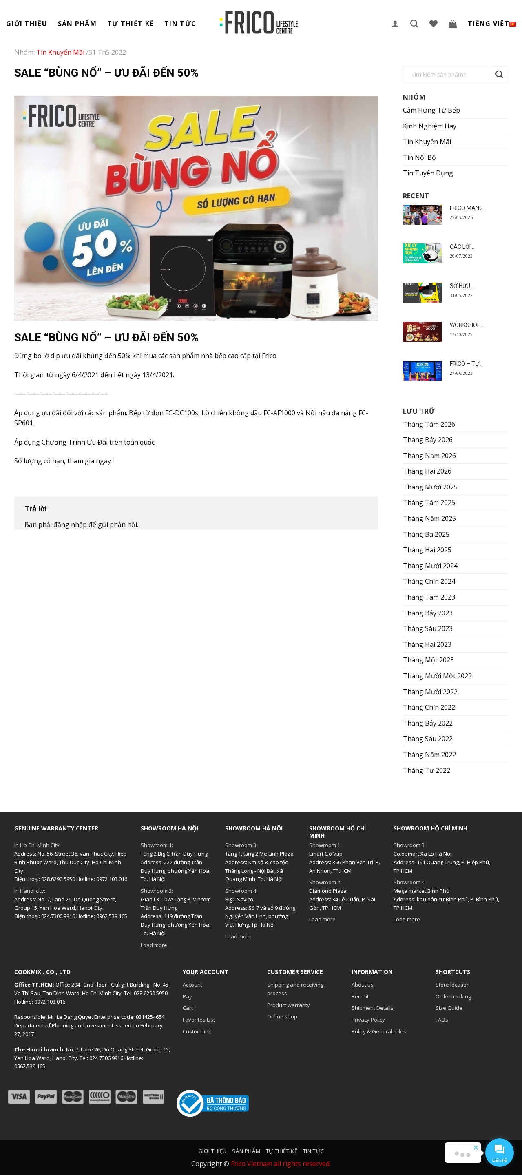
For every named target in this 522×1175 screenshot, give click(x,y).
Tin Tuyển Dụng (428, 172)
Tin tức (180, 23)
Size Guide (449, 1007)
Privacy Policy (368, 1019)
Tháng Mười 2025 (430, 486)
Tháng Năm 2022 (429, 754)
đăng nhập (70, 524)
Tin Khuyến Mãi (427, 141)
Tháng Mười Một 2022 (437, 675)
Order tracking (453, 996)
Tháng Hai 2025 (427, 549)
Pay (187, 996)
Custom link (197, 1031)
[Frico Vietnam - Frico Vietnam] (259, 22)
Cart (188, 1007)
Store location (453, 984)
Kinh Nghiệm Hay (429, 126)
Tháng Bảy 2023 (428, 613)
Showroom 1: (157, 845)
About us (363, 984)
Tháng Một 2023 (428, 659)
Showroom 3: (241, 845)
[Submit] (499, 74)
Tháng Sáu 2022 (428, 738)
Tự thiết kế (130, 23)
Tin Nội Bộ (419, 157)
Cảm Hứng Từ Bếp (431, 110)
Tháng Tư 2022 (426, 770)
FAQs (442, 1019)
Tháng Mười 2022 (430, 691)
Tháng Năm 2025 (429, 518)
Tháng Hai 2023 (427, 644)
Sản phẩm (77, 23)
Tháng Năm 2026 (429, 455)
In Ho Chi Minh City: (37, 845)
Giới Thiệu (26, 23)
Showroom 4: (241, 890)
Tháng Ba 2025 (426, 534)
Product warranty (288, 1005)
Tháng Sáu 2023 (428, 628)
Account (192, 984)
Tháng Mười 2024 (430, 565)
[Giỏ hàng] (453, 24)
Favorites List (199, 1019)
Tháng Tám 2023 (429, 597)
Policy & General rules (379, 1031)
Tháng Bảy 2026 (428, 439)
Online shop (282, 1016)
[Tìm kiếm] (414, 23)
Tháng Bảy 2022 (428, 723)
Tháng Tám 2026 (429, 424)
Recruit (360, 996)
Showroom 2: (157, 890)
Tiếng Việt (488, 23)
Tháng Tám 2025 (429, 502)
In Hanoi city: (29, 890)
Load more (154, 945)
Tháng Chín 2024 (429, 581)
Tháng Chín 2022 (429, 707)
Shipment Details (373, 1007)
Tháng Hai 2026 (427, 471)
